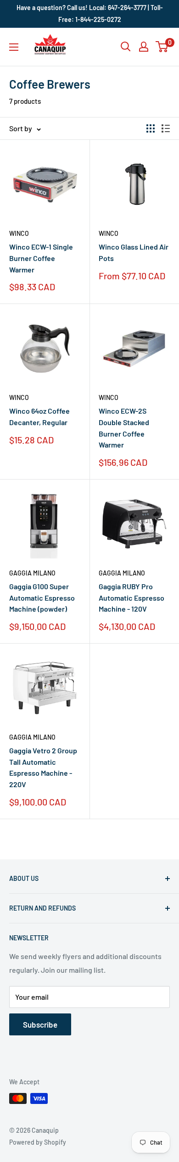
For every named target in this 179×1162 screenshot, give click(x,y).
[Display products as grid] (150, 128)
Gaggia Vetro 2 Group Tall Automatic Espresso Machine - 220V (43, 767)
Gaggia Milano (32, 573)
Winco (19, 233)
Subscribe (40, 1024)
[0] (162, 46)
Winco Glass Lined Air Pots (133, 252)
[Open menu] (13, 47)
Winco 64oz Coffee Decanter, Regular (39, 416)
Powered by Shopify (37, 1142)
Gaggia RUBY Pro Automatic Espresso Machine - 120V (131, 597)
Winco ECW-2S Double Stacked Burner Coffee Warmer (124, 427)
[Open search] (126, 47)
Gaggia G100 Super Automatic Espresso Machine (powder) (42, 597)
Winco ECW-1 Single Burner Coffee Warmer (41, 258)
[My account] (143, 47)
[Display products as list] (166, 128)
